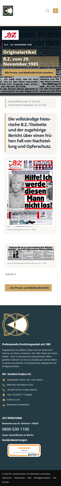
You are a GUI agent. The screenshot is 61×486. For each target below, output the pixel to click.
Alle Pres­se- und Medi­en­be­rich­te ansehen (29, 72)
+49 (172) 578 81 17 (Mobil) (19, 394)
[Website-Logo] (8, 11)
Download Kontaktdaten (18, 404)
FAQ (54, 478)
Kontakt (5, 482)
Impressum (7, 478)
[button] (48, 11)
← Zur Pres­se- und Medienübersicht (28, 287)
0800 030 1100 (15, 429)
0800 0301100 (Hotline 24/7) (20, 384)
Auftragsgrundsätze (42, 478)
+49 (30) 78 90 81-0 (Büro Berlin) (22, 389)
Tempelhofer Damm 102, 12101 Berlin (25, 379)
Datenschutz (19, 478)
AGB (29, 478)
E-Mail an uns (13, 399)
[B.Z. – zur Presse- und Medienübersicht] (10, 35)
